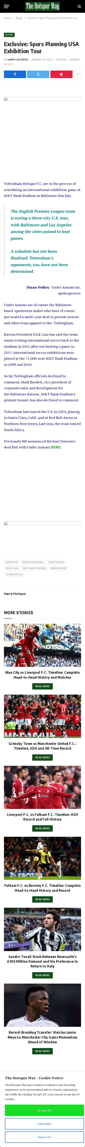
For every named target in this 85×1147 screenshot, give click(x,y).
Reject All (44, 1137)
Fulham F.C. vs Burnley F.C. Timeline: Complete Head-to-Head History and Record (42, 887)
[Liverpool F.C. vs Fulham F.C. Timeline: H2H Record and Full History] (42, 787)
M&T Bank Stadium (34, 568)
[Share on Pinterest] (61, 74)
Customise (44, 1124)
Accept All (44, 1110)
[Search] (79, 6)
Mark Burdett (59, 568)
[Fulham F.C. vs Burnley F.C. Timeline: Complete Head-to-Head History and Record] (42, 858)
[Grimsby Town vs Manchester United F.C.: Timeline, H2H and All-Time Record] (42, 716)
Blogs (9, 35)
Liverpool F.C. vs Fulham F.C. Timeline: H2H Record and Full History (42, 816)
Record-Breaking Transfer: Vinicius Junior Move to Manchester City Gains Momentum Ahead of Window (42, 1037)
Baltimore (12, 562)
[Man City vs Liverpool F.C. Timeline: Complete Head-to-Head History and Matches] (42, 645)
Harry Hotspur (18, 59)
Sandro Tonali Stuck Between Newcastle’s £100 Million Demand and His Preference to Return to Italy (42, 961)
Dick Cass (12, 568)
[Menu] (6, 6)
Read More (42, 686)
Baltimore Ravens (33, 562)
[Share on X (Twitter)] (38, 74)
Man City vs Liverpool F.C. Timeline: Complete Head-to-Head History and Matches (42, 674)
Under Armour (14, 574)
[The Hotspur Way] (42, 6)
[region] (42, 1109)
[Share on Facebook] (15, 74)
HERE (55, 447)
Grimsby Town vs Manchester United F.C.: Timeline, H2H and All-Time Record (42, 745)
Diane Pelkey (56, 562)
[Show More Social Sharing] (77, 74)
